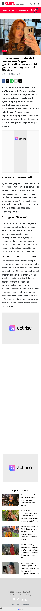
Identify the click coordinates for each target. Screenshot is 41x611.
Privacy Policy (25, 595)
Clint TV (13, 10)
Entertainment (25, 10)
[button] (31, 4)
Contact (26, 592)
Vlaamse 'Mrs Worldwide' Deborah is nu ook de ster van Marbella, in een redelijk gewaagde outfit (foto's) (30, 516)
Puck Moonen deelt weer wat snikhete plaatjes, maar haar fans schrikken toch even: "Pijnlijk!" (30, 500)
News (5, 10)
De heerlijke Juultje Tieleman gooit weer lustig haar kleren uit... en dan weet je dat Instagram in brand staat (30, 568)
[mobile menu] (3, 3)
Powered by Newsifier (20, 605)
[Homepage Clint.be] (15, 3)
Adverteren (13, 595)
